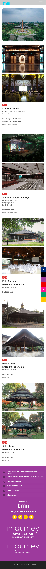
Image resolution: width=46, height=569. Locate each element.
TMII (18, 564)
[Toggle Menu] (41, 2)
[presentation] (3, 105)
